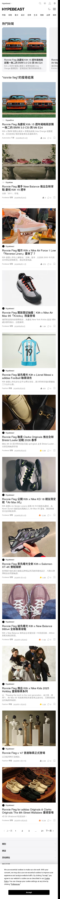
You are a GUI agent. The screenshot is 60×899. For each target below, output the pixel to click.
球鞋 (10, 15)
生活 (35, 15)
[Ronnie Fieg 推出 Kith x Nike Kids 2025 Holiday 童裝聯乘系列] (29, 663)
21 (42, 830)
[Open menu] (54, 9)
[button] (54, 137)
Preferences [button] (15, 884)
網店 (54, 15)
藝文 (16, 15)
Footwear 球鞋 (7, 197)
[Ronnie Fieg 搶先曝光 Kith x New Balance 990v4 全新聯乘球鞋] (29, 601)
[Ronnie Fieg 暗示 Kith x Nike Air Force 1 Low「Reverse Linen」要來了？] (29, 226)
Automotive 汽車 (8, 138)
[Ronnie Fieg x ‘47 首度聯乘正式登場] (29, 728)
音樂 (29, 15)
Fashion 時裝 (7, 388)
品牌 (48, 15)
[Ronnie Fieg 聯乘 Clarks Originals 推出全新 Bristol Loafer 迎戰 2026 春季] (29, 412)
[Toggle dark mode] (49, 9)
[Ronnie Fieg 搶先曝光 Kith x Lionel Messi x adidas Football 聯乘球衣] (29, 350)
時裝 (4, 15)
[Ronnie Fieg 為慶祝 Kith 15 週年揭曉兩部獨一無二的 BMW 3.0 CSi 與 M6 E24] (24, 41)
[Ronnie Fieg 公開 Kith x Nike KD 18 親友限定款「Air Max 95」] (29, 474)
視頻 (42, 15)
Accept (29, 892)
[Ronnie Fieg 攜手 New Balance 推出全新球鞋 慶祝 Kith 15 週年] (29, 162)
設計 (23, 15)
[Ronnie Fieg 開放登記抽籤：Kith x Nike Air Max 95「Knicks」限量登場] (29, 288)
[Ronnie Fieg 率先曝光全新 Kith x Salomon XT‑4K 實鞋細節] (29, 539)
